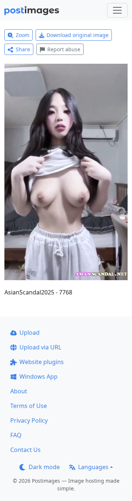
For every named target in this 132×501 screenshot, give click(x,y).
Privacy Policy (29, 420)
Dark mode (44, 467)
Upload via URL (40, 347)
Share (23, 49)
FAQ (16, 435)
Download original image (78, 34)
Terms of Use (28, 406)
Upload (29, 333)
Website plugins (41, 362)
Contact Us (25, 450)
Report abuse (63, 49)
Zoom (22, 34)
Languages (93, 467)
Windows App (38, 376)
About (18, 391)
